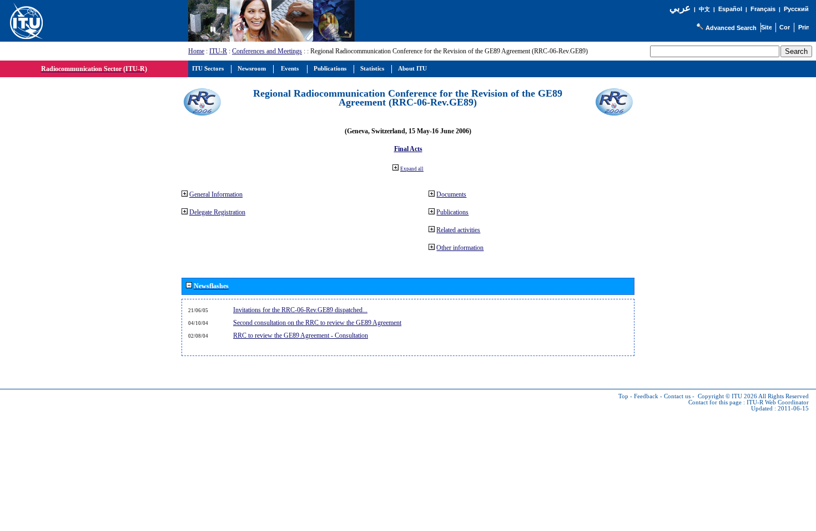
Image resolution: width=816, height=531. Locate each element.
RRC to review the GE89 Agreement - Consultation (300, 335)
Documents (451, 194)
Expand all (412, 169)
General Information (216, 194)
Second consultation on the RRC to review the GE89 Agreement (317, 323)
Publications (452, 212)
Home (196, 51)
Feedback (646, 396)
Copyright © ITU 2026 (727, 396)
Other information (459, 248)
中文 (704, 9)
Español (730, 9)
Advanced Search (731, 27)
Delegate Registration (217, 212)
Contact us (677, 396)
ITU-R (218, 51)
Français (762, 9)
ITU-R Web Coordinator (778, 402)
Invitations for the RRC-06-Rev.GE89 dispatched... (300, 310)
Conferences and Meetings (267, 51)
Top (623, 396)
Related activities (458, 230)
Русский (796, 9)
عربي (680, 8)
